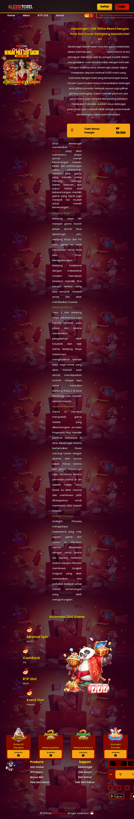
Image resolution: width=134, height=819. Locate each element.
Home (11, 15)
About (60, 15)
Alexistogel (85, 767)
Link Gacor (85, 772)
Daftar (104, 6)
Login (121, 6)
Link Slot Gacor (85, 782)
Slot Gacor (99, 52)
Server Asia (118, 763)
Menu (26, 15)
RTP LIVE (43, 15)
